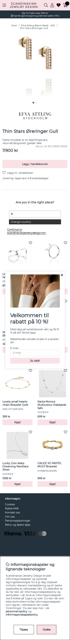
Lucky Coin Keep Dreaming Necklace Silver (16, 466)
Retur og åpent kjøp (17, 524)
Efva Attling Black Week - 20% (38, 25)
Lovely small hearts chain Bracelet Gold (15, 403)
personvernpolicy (16, 611)
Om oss (10, 516)
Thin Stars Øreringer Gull (34, 28)
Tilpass (24, 629)
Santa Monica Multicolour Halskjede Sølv (52, 405)
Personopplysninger (17, 520)
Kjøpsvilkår (12, 508)
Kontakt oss (12, 512)
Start (14, 25)
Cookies (10, 504)
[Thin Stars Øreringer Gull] (33, 103)
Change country (21, 221)
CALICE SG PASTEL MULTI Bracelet (50, 465)
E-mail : (15, 348)
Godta (46, 629)
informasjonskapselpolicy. (22, 614)
